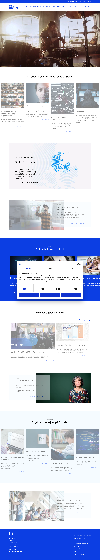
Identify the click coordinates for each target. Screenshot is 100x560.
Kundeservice (83, 1)
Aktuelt (69, 6)
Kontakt (76, 551)
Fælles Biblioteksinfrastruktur (41, 6)
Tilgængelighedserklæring (81, 543)
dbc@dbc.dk (12, 545)
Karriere (75, 6)
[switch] (42, 289)
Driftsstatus (77, 546)
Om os (89, 1)
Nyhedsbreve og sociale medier (82, 536)
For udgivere (82, 6)
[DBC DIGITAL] (14, 7)
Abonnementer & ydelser (58, 6)
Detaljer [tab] (50, 268)
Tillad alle (71, 295)
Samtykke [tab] (28, 268)
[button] (97, 13)
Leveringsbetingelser (79, 538)
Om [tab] (72, 268)
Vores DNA (29, 6)
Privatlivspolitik (78, 541)
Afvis (29, 295)
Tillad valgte (50, 295)
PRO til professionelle (73, 1)
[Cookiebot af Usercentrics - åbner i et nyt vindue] (75, 264)
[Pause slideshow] (12, 292)
